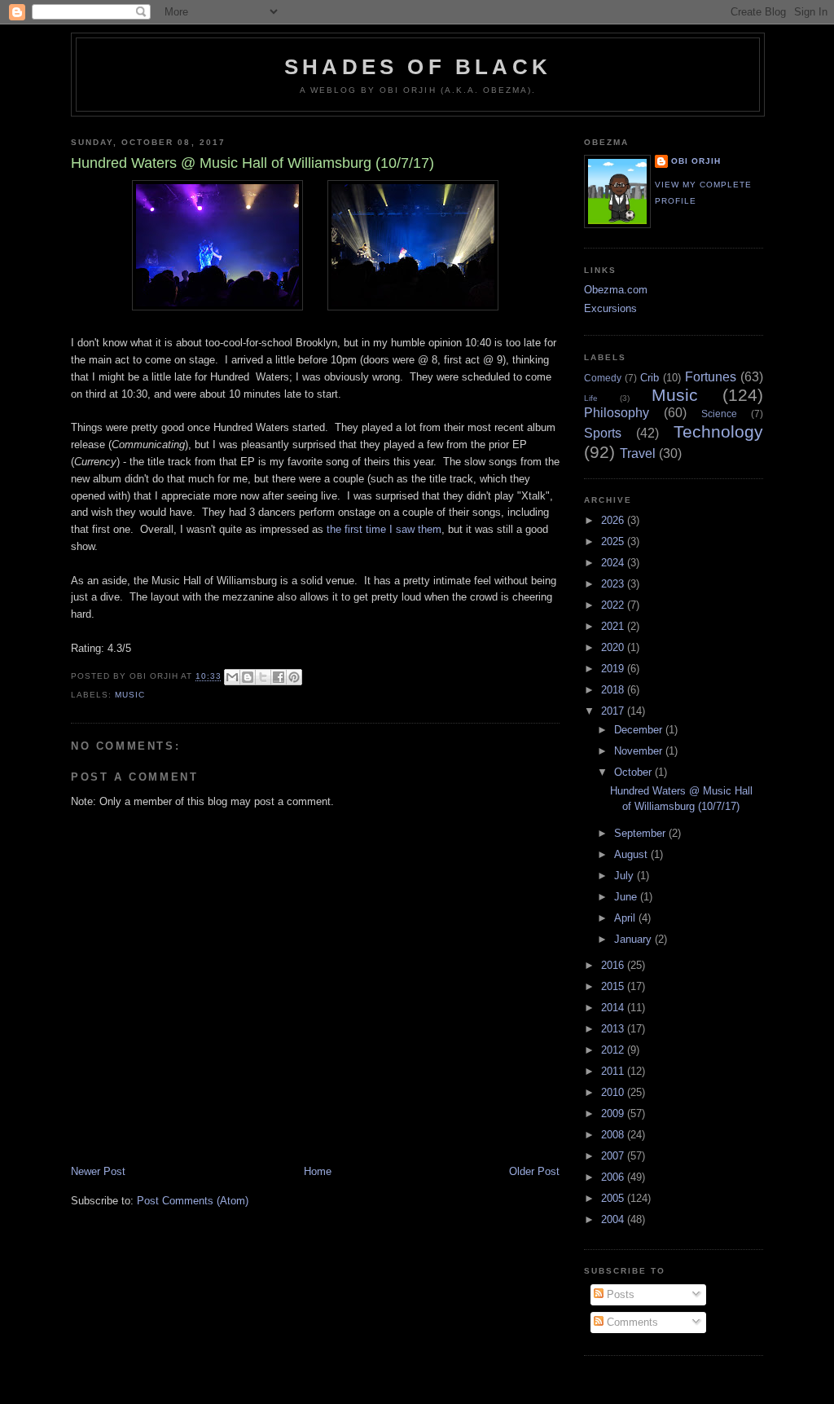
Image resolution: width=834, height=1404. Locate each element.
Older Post (534, 1171)
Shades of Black (417, 67)
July (625, 875)
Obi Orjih (696, 160)
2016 (614, 965)
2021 (614, 626)
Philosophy (616, 413)
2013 (614, 1029)
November (639, 751)
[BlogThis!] (247, 677)
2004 (614, 1219)
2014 (614, 1007)
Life (591, 398)
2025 (614, 541)
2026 (614, 520)
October (634, 772)
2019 (614, 668)
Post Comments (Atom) (192, 1201)
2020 (614, 647)
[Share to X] (263, 677)
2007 (614, 1156)
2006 (614, 1177)
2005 (614, 1198)
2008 (614, 1135)
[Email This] (232, 677)
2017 (614, 711)
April (626, 918)
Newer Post (98, 1171)
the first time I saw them (384, 529)
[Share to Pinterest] (294, 677)
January (634, 939)
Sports (602, 433)
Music (130, 694)
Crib (649, 378)
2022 (614, 605)
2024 (614, 563)
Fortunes (710, 377)
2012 (614, 1050)
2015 (614, 986)
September (641, 833)
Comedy (602, 377)
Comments (631, 1322)
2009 (614, 1113)
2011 (614, 1071)
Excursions (610, 308)
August (632, 854)
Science (719, 413)
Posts (619, 1294)
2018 (614, 690)
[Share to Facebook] (278, 677)
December (639, 730)
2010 (614, 1092)
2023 (614, 584)
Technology (718, 431)
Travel (638, 453)
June (627, 897)
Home (317, 1171)
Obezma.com (615, 290)
